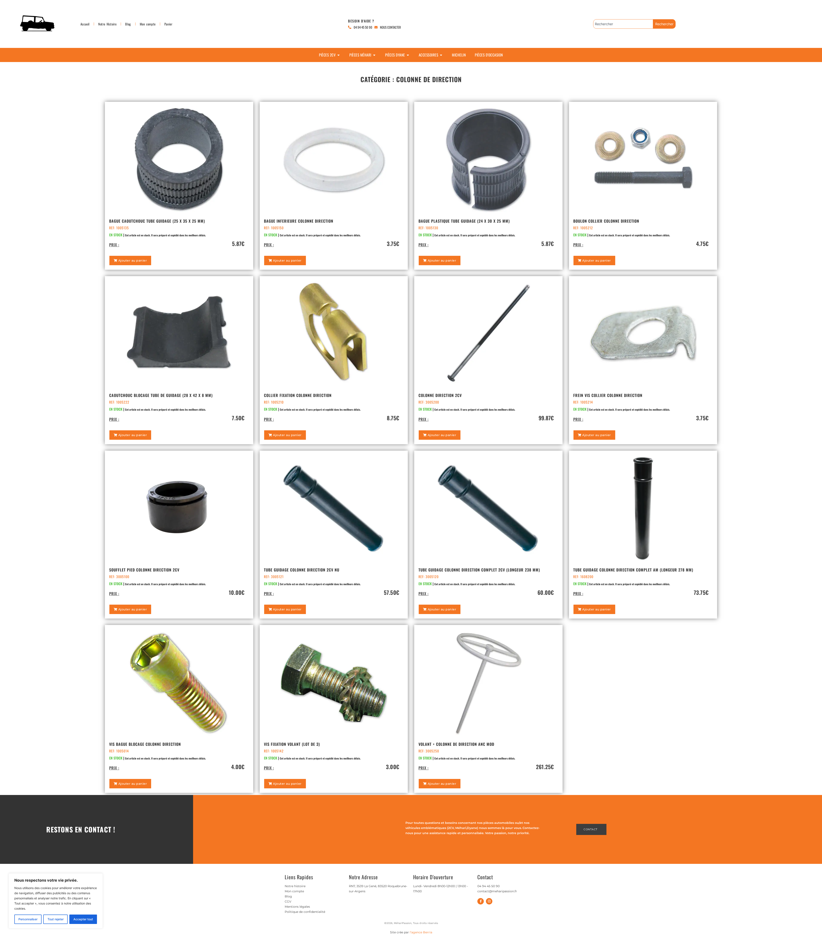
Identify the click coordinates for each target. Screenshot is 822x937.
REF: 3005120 (428, 576)
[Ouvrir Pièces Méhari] (374, 55)
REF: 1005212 (583, 227)
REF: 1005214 (583, 402)
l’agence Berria (421, 932)
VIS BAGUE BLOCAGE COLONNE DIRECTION (145, 744)
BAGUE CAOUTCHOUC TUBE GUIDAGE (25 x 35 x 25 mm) (157, 221)
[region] (56, 900)
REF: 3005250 (428, 750)
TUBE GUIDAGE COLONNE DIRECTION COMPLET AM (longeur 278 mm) (633, 570)
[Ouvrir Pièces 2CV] (338, 55)
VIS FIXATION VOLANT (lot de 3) (292, 744)
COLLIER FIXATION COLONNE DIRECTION (298, 395)
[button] (130, 260)
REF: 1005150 (274, 227)
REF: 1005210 (274, 402)
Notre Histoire (107, 24)
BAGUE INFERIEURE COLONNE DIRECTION (298, 221)
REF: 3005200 (428, 402)
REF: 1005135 (119, 227)
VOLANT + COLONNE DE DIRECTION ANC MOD (456, 744)
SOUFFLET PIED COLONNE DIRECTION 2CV (144, 570)
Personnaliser (27, 919)
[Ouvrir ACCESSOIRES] (441, 55)
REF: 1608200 (583, 576)
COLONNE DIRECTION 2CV (440, 395)
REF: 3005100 (119, 576)
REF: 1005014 (119, 750)
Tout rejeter (56, 919)
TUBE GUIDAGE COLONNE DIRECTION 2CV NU (301, 570)
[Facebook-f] (480, 901)
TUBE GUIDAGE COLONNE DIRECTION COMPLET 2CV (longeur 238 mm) (479, 570)
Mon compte (148, 24)
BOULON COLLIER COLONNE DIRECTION (606, 221)
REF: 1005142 (274, 750)
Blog (128, 24)
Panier (168, 24)
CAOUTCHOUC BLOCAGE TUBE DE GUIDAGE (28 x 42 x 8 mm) (161, 395)
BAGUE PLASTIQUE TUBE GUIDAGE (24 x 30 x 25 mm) (464, 221)
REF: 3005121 (274, 576)
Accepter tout (83, 919)
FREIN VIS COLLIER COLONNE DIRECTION (607, 395)
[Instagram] (489, 901)
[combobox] (623, 24)
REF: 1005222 (119, 402)
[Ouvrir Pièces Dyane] (408, 55)
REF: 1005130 (428, 227)
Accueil (84, 24)
